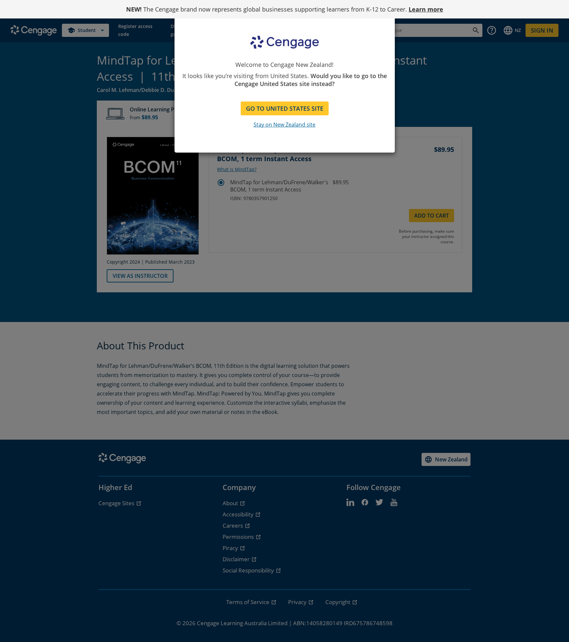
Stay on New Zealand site (284, 124)
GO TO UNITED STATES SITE (284, 108)
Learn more (426, 9)
